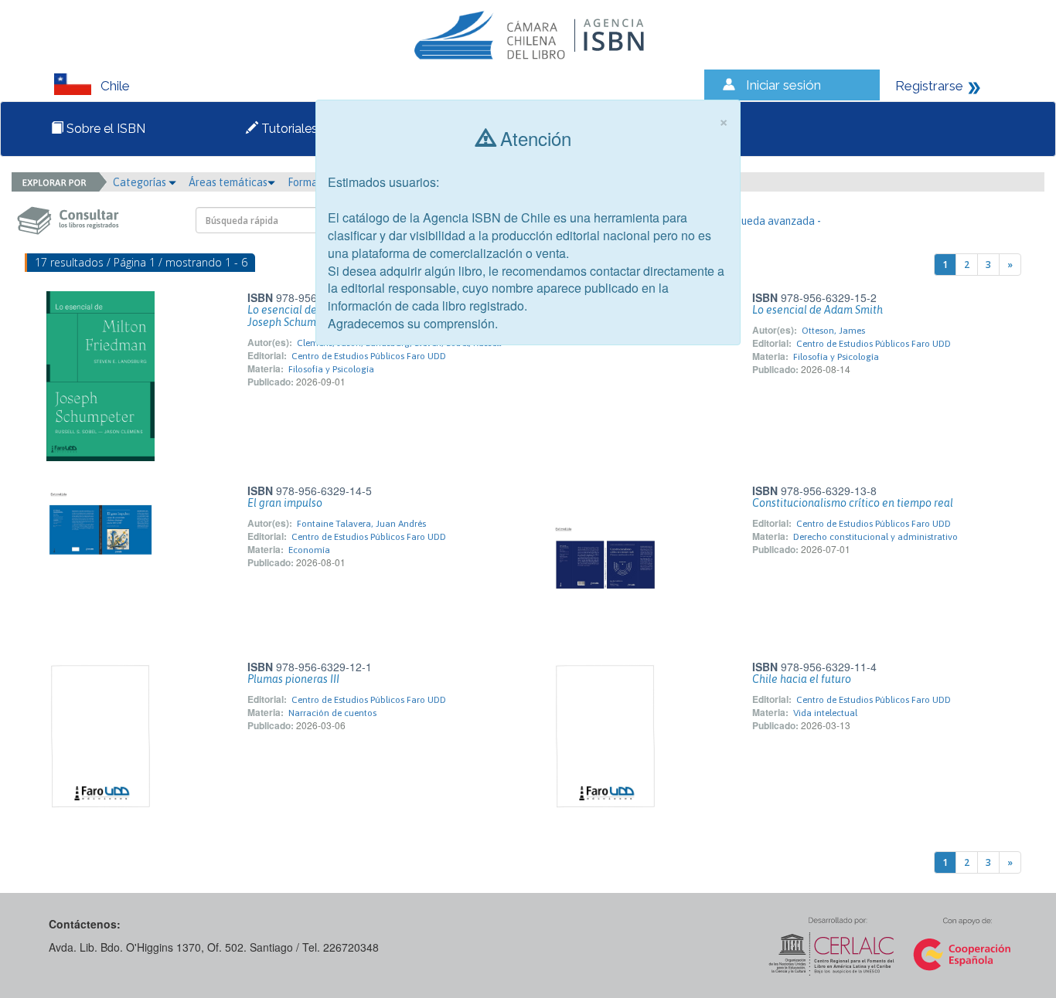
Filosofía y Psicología (331, 369)
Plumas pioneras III (293, 679)
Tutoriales (288, 128)
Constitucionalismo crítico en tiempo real (852, 503)
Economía (309, 550)
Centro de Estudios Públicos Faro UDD (368, 356)
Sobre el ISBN (104, 128)
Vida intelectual (825, 713)
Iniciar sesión (783, 85)
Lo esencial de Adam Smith (817, 310)
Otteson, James (833, 330)
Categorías (141, 182)
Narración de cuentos (332, 713)
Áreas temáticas (228, 182)
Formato (309, 182)
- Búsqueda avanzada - (766, 221)
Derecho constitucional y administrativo (875, 536)
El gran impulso (284, 503)
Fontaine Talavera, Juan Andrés (361, 523)
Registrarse (929, 85)
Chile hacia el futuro (801, 679)
